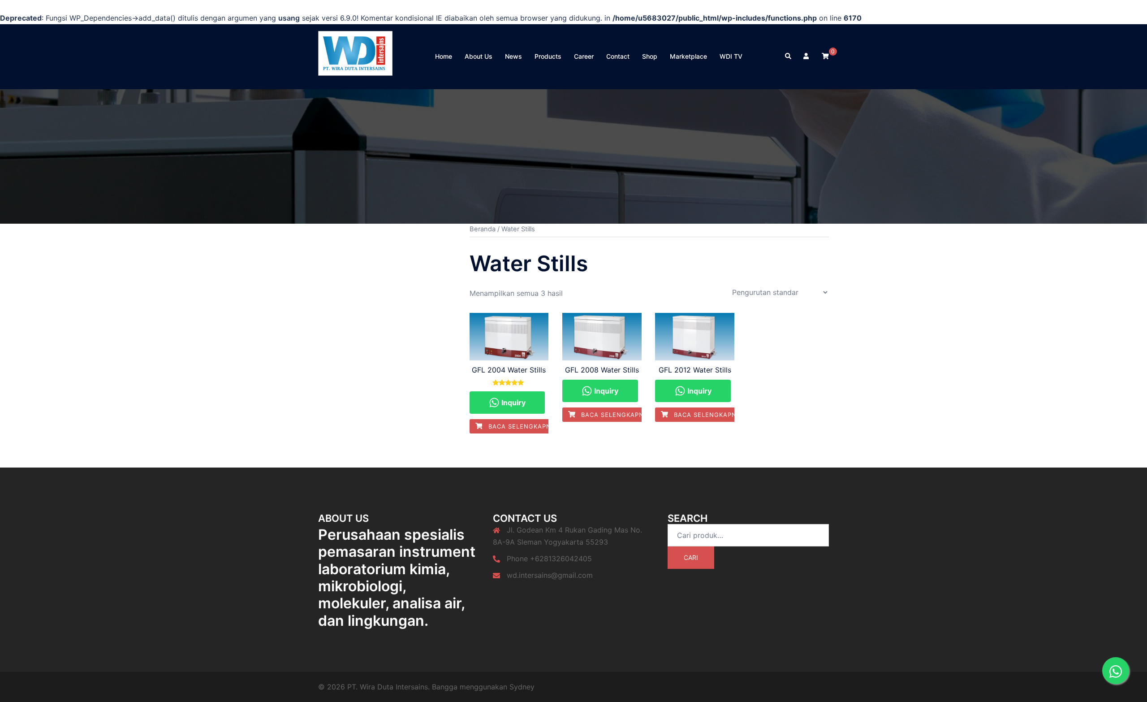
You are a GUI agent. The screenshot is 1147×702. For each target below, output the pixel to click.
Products (548, 56)
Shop (649, 56)
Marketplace (688, 56)
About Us (478, 56)
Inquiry (513, 402)
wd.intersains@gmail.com (550, 575)
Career (584, 56)
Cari (691, 557)
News (513, 56)
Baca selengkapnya (523, 426)
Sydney (522, 686)
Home (443, 56)
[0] (825, 56)
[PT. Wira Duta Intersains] (355, 56)
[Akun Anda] (807, 56)
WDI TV (731, 56)
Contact (618, 56)
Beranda (483, 229)
